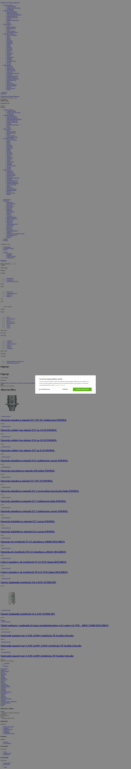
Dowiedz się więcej (60, 385)
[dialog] (65, 384)
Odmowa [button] (65, 389)
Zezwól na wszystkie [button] (82, 389)
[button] (44, 389)
